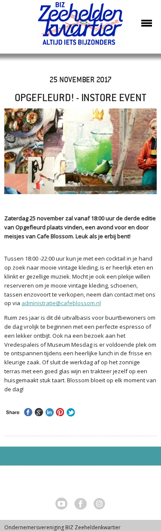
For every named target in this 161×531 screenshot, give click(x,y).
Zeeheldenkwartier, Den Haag (80, 27)
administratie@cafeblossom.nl (61, 303)
